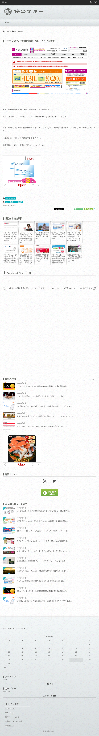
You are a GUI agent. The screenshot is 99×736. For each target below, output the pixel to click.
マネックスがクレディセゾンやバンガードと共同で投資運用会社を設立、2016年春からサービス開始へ (10, 259)
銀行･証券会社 (10, 198)
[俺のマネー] (28, 10)
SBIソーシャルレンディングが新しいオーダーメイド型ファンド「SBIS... (42, 531)
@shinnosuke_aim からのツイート (15, 628)
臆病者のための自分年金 (13, 721)
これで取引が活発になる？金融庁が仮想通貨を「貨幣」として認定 (40, 396)
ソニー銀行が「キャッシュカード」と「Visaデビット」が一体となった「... (43, 551)
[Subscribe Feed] (91, 2)
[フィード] (45, 481)
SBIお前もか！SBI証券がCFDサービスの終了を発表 (71, 288)
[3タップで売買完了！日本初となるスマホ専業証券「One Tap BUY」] (42, 230)
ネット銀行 (18, 202)
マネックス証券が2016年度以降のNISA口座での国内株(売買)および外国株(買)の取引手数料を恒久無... (58, 259)
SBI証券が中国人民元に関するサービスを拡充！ (26, 288)
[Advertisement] (63, 172)
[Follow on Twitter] (95, 2)
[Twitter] (54, 481)
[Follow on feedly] (49, 496)
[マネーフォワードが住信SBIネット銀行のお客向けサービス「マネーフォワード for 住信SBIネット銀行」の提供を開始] (74, 230)
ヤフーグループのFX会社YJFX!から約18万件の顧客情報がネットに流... (42, 426)
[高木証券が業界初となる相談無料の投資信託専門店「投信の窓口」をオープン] (74, 252)
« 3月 (4, 667)
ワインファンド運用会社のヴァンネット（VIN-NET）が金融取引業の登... (42, 541)
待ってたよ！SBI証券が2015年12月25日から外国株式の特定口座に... (41, 581)
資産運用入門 (9, 726)
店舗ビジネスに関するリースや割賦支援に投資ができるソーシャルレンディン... (45, 416)
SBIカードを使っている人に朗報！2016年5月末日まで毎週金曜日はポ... (42, 386)
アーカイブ (6, 680)
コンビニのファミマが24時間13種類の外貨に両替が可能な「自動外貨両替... (43, 511)
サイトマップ (10, 713)
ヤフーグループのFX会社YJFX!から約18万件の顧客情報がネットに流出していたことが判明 (10, 237)
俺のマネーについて (12, 717)
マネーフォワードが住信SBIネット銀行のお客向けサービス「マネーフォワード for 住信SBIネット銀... (74, 237)
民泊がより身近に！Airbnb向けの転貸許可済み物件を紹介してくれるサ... (42, 571)
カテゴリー (6, 692)
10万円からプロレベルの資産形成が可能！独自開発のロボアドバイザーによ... (44, 406)
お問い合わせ (10, 708)
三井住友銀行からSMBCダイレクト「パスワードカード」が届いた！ (41, 561)
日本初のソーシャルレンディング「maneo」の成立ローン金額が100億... (42, 521)
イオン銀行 (9, 202)
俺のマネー (53, 731)
